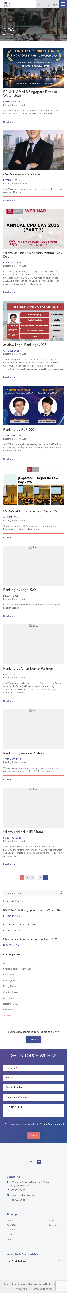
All (4, 963)
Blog (13, 34)
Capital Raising (11, 992)
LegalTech (8, 975)
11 (40, 878)
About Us (11, 1225)
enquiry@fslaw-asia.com (23, 1195)
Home (6, 34)
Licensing (8, 1010)
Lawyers (11, 1235)
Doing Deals (9, 986)
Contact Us (54, 1225)
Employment (10, 981)
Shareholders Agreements (17, 969)
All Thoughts (9, 998)
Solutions (33, 1040)
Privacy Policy (46, 1124)
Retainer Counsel (12, 1004)
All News (7, 1015)
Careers (11, 1239)
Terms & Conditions (42, 1289)
